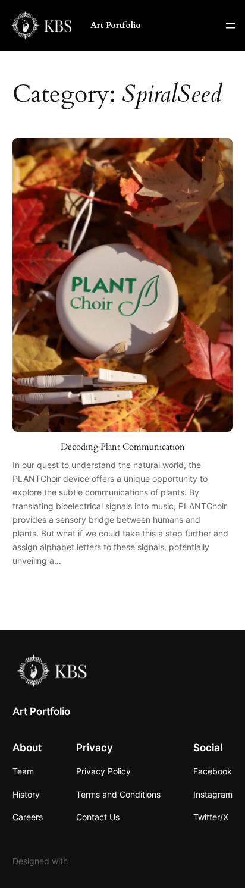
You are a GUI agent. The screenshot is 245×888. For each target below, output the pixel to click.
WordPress (91, 861)
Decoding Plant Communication (123, 447)
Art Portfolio (115, 25)
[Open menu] (231, 25)
